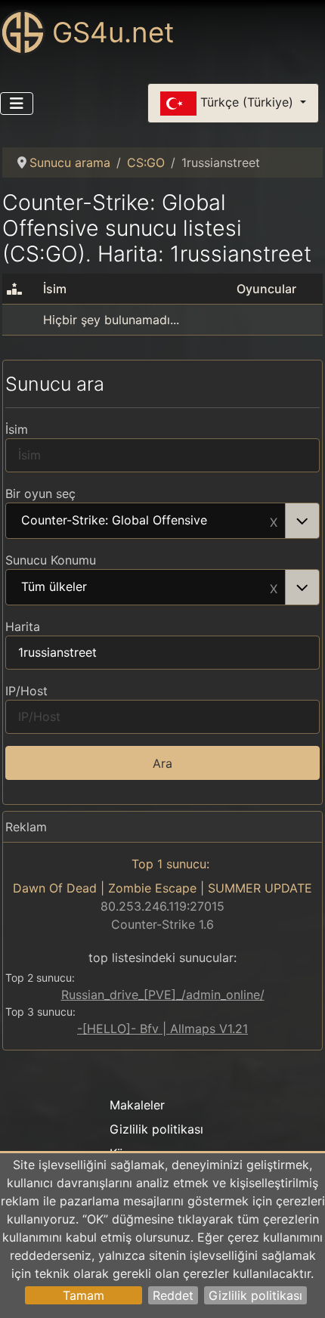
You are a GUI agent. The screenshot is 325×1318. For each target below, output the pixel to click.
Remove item (273, 520)
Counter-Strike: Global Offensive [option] (114, 520)
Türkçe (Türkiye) (247, 102)
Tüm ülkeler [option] (54, 587)
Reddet (173, 1295)
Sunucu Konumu (50, 560)
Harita (22, 626)
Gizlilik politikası (255, 1295)
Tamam (83, 1295)
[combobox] (162, 521)
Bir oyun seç (40, 493)
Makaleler (137, 1104)
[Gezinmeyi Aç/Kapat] (16, 103)
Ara (162, 763)
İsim (16, 429)
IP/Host (26, 690)
